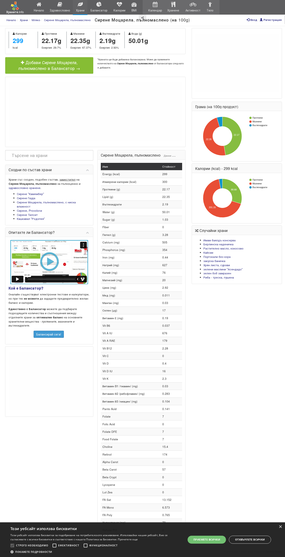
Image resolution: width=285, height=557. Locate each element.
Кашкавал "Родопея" (31, 219)
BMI (134, 10)
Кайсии (208, 252)
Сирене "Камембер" (30, 194)
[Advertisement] (95, 111)
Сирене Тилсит (27, 215)
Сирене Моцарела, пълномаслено (67, 20)
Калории (119, 10)
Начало (39, 10)
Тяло (210, 10)
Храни (80, 10)
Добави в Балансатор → (49, 65)
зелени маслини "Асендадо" (223, 269)
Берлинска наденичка (218, 244)
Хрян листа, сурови (216, 265)
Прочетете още (128, 539)
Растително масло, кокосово (223, 248)
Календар (155, 10)
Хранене (173, 10)
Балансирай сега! (48, 334)
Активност (193, 10)
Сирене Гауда (26, 198)
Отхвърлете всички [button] (250, 539)
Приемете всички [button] (206, 539)
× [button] (280, 526)
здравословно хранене (24, 188)
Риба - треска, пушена (218, 277)
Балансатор (99, 10)
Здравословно (60, 10)
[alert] (142, 539)
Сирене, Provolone (29, 211)
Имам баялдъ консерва (219, 240)
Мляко (36, 20)
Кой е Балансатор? (26, 288)
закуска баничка (214, 261)
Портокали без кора (217, 257)
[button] (95, 552)
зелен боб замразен (217, 273)
